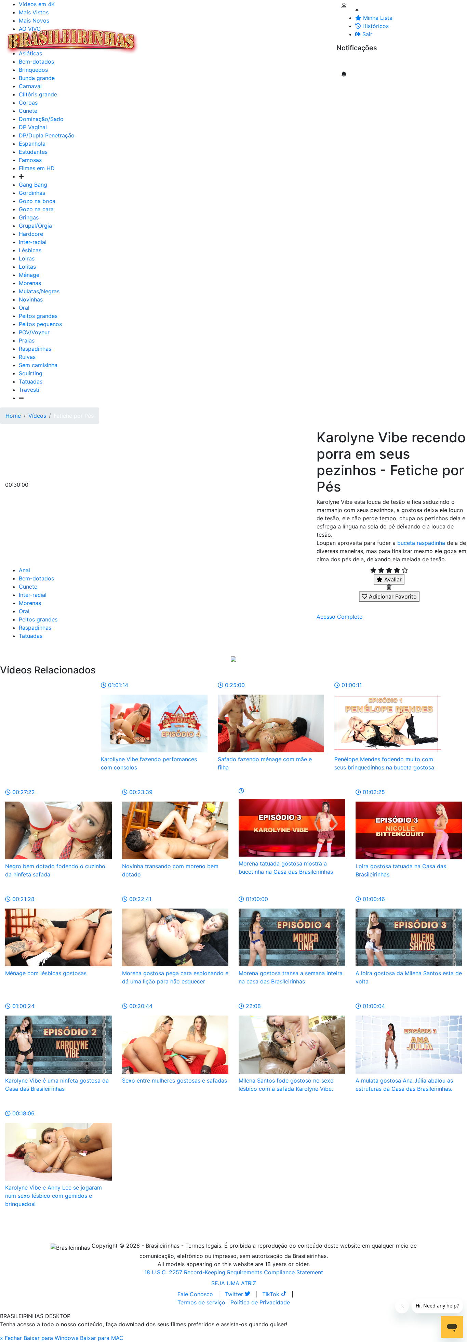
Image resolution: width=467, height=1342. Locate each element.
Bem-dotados (36, 578)
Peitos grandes (38, 315)
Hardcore (31, 233)
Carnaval (30, 86)
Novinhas (31, 299)
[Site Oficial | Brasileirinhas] (72, 41)
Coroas (28, 102)
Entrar (331, 36)
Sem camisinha (38, 365)
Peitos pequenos (40, 324)
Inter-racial (32, 242)
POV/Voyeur (34, 332)
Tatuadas (30, 381)
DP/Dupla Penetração (47, 135)
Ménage (29, 274)
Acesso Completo (340, 616)
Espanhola (32, 143)
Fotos (256, 36)
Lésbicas (30, 250)
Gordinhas (32, 192)
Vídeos (201, 36)
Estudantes (33, 151)
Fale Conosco (195, 1294)
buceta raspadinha (421, 542)
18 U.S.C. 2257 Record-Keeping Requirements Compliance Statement (233, 1272)
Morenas (30, 283)
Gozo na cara (36, 209)
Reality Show (277, 41)
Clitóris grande (38, 94)
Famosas (30, 160)
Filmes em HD (37, 168)
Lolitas (27, 266)
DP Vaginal (33, 127)
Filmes (155, 36)
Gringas (29, 217)
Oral (24, 307)
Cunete (28, 110)
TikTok (271, 1294)
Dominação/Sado (41, 119)
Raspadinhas (35, 348)
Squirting (30, 373)
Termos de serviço (201, 1302)
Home (13, 415)
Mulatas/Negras (39, 291)
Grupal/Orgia (35, 225)
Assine (350, 61)
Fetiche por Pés (74, 415)
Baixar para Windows (51, 1337)
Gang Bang (33, 184)
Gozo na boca (37, 201)
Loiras (27, 258)
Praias (27, 340)
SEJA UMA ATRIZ (233, 1283)
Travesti (29, 389)
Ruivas (27, 356)
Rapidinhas (229, 36)
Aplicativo (305, 36)
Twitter (235, 1294)
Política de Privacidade (260, 1302)
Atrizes (178, 36)
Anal (24, 570)
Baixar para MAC (101, 1337)
